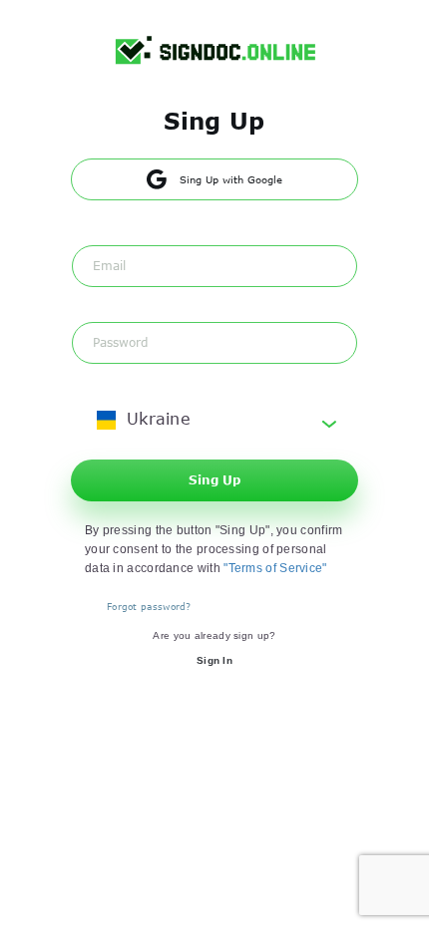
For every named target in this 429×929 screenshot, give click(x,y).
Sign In (214, 660)
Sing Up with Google (231, 179)
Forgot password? (149, 606)
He (386, 31)
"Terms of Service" (274, 568)
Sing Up (214, 479)
